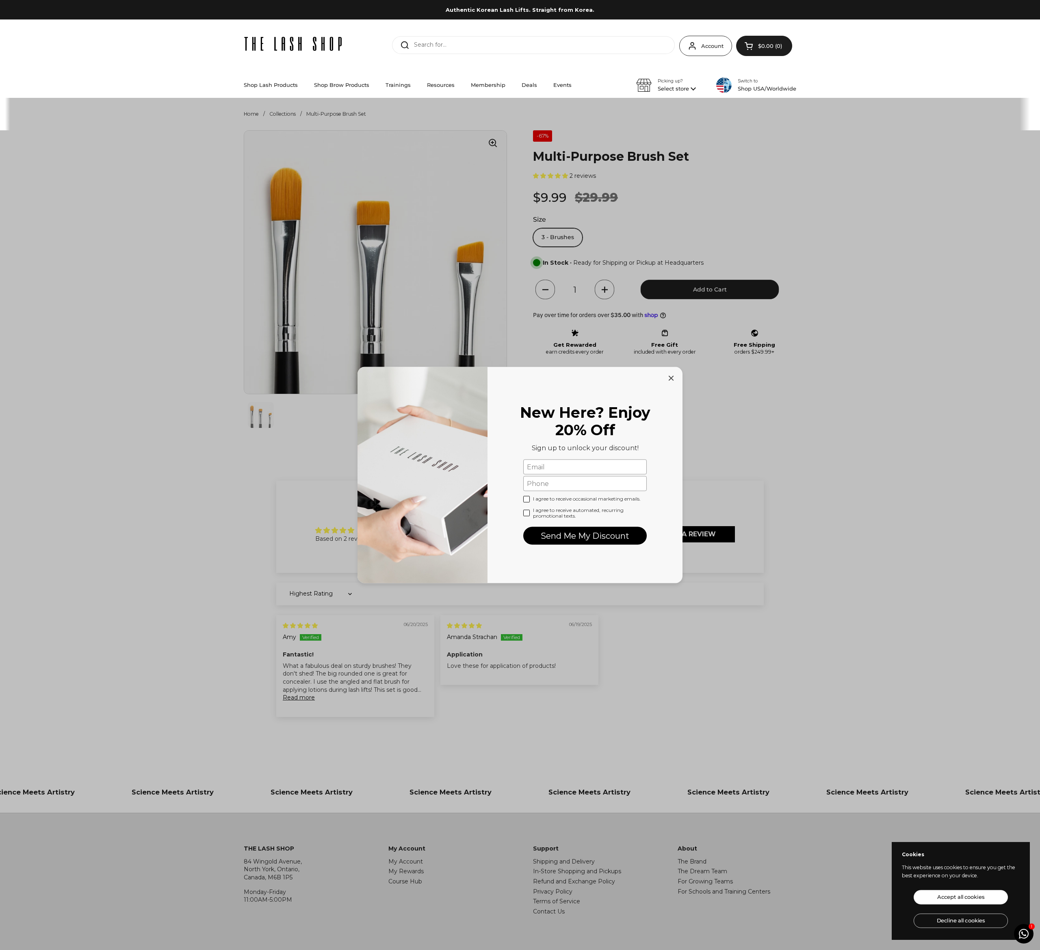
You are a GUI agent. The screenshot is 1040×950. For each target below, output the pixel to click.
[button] (764, 46)
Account (712, 46)
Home (251, 114)
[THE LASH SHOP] (293, 44)
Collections (282, 114)
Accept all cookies (960, 897)
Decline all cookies (961, 921)
